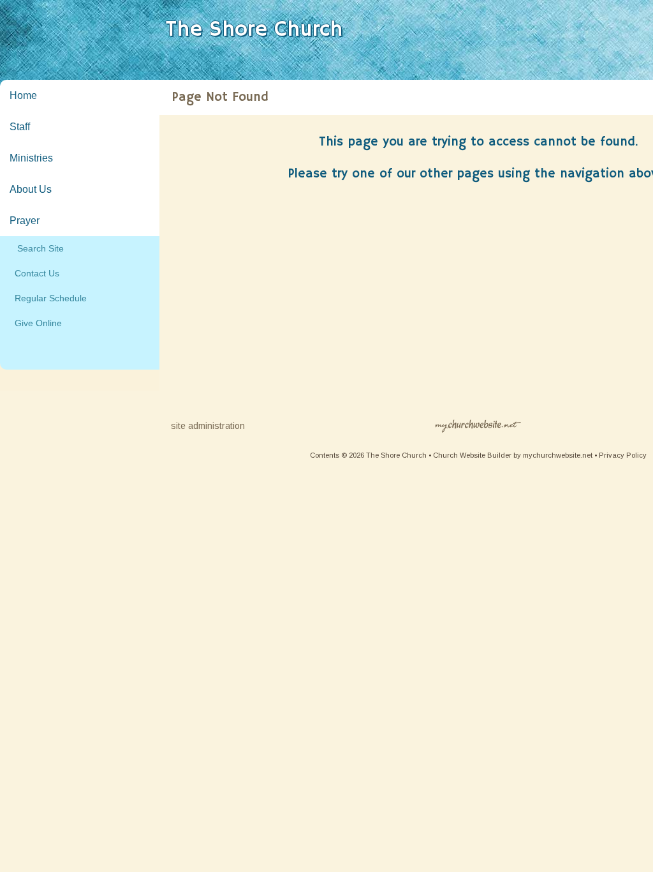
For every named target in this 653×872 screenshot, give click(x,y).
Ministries (31, 158)
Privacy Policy (623, 455)
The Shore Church (254, 29)
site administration (208, 426)
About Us (31, 189)
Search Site (37, 248)
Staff (20, 126)
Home (23, 95)
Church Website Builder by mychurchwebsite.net (512, 455)
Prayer (25, 220)
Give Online (36, 323)
